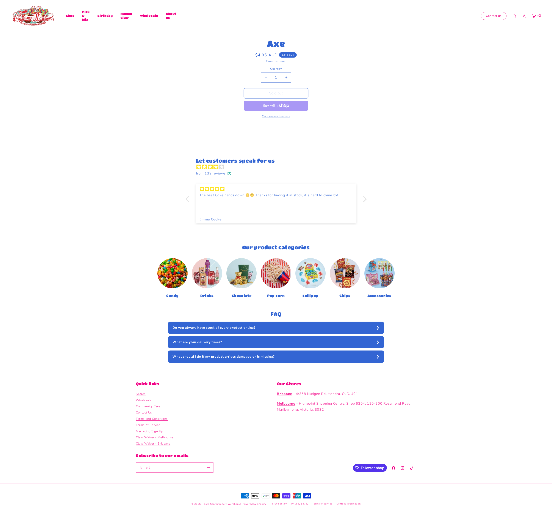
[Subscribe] (208, 467)
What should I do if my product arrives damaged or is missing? (223, 356)
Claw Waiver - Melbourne (154, 437)
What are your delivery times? (197, 342)
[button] (188, 199)
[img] (278, 167)
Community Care (148, 406)
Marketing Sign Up (149, 431)
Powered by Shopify (254, 504)
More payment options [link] (276, 116)
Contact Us (144, 412)
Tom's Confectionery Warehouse (221, 504)
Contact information (349, 503)
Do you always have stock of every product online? (213, 327)
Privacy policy (299, 503)
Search (141, 394)
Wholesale (149, 15)
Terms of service (322, 503)
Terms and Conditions (152, 419)
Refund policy (279, 503)
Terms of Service (148, 425)
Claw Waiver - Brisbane (153, 444)
